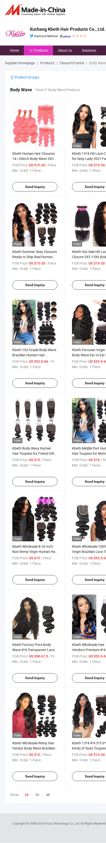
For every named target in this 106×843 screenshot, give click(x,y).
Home (14, 50)
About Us (65, 50)
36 (37, 794)
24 (27, 795)
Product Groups (26, 77)
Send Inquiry (35, 187)
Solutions (89, 50)
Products (41, 50)
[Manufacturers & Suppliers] (36, 10)
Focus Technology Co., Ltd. (62, 823)
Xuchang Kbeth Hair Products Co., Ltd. (67, 29)
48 (48, 794)
